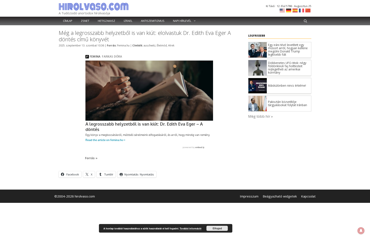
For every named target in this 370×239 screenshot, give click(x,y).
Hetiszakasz (106, 21)
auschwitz (149, 45)
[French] (301, 10)
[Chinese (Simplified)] (308, 10)
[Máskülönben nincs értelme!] (257, 91)
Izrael (128, 21)
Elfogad (217, 228)
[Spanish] (295, 10)
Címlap (67, 21)
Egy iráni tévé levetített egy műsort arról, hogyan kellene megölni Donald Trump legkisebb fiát (288, 49)
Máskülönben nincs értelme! (287, 85)
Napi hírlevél (182, 21)
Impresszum (249, 196)
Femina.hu (123, 45)
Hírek (171, 45)
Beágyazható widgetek (280, 196)
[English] (282, 10)
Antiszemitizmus (152, 21)
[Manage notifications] (361, 230)
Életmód (162, 45)
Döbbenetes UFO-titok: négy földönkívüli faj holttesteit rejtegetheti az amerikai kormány (287, 67)
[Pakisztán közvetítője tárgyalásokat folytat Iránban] (257, 109)
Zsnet (85, 21)
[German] (289, 10)
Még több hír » (260, 116)
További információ (190, 228)
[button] (305, 21)
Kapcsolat (308, 196)
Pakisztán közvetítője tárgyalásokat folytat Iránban (287, 103)
